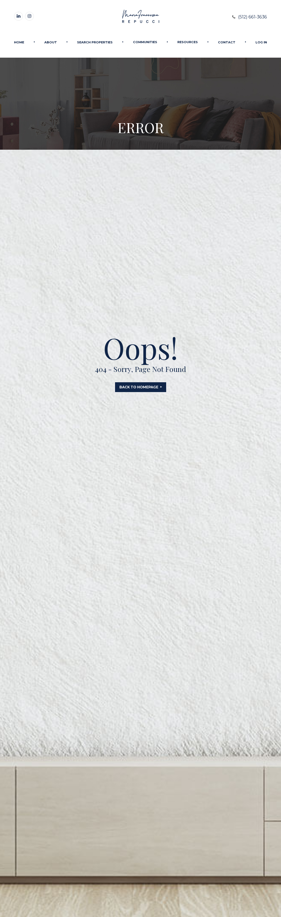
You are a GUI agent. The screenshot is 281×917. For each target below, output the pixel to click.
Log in (261, 42)
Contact (226, 42)
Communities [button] (145, 42)
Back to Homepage (138, 387)
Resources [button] (187, 42)
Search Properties (95, 42)
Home (19, 42)
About (50, 42)
